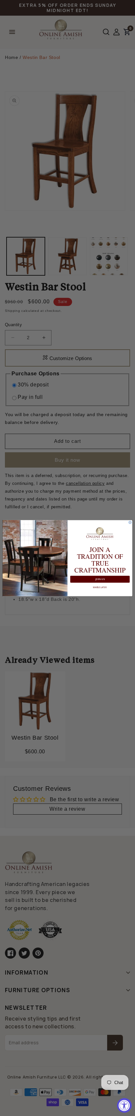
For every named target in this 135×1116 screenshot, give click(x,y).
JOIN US (100, 579)
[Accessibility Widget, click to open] (124, 1105)
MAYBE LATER (100, 587)
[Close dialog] (130, 522)
